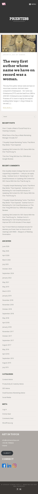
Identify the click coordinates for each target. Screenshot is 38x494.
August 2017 (6, 345)
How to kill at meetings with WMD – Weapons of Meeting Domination (17, 231)
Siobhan (22, 54)
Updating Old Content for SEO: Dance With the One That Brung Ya (18, 150)
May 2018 (5, 318)
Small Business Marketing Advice (13, 393)
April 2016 (5, 354)
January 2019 (6, 296)
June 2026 (5, 246)
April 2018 (5, 323)
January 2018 (6, 327)
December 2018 (7, 300)
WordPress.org (7, 423)
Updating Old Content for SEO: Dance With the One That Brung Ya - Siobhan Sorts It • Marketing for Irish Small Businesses (18, 217)
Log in (4, 409)
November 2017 (7, 331)
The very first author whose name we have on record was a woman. (19, 70)
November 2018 (7, 305)
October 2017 (7, 336)
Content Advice (7, 379)
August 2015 (6, 363)
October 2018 (7, 309)
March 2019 (6, 291)
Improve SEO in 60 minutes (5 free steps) (16, 222)
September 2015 (8, 358)
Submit (7, 453)
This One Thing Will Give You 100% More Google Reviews (16, 157)
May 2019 (5, 287)
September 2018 (8, 314)
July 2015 (5, 367)
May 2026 (5, 251)
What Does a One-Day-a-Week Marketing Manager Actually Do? (16, 136)
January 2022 (6, 278)
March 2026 (6, 260)
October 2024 (7, 269)
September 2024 (8, 273)
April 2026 (5, 255)
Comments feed (7, 418)
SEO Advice (6, 388)
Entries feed (6, 414)
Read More (7, 107)
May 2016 (5, 349)
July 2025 (5, 264)
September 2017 (8, 340)
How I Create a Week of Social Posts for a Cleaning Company (16, 129)
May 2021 (5, 282)
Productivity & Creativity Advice (13, 384)
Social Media (6, 397)
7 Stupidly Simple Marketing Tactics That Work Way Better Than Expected (18, 143)
